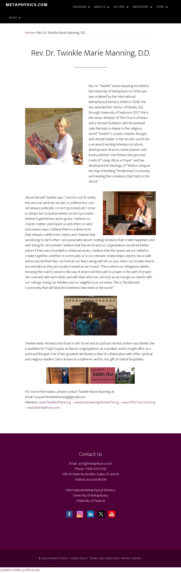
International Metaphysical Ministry (90, 490)
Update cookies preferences (20, 570)
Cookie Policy (79, 558)
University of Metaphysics (90, 495)
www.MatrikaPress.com (44, 408)
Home (29, 33)
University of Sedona (90, 501)
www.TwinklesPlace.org (55, 402)
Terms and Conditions (104, 558)
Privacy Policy (58, 558)
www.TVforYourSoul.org (138, 402)
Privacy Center (131, 558)
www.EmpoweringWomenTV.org (96, 402)
